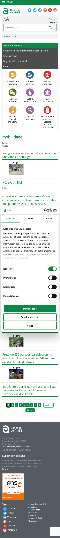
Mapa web (32, 512)
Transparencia (10, 55)
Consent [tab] (10, 218)
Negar (30, 325)
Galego (52, 19)
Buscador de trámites (13, 82)
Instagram (12, 529)
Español (53, 22)
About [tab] (49, 218)
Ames (6, 66)
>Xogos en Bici (12, 182)
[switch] (52, 277)
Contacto (32, 515)
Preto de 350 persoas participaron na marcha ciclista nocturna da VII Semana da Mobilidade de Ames (28, 358)
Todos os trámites (12, 100)
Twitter (10, 512)
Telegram (11, 517)
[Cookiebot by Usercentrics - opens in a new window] (44, 210)
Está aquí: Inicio (9, 36)
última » (30, 410)
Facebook (11, 508)
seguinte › (48, 405)
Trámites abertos (30, 82)
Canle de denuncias (30, 118)
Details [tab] (30, 218)
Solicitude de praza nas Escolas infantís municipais (47, 121)
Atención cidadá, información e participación (25, 50)
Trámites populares (47, 82)
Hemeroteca (33, 521)
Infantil (5, 188)
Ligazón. (5, 469)
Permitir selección (30, 317)
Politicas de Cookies (36, 518)
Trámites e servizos (12, 45)
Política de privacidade (37, 504)
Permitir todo (30, 308)
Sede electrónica (47, 100)
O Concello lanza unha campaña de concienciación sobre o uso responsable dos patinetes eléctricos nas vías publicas (29, 202)
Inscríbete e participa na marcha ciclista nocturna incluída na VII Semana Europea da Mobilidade (29, 390)
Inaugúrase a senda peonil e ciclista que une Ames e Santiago (29, 155)
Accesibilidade (34, 510)
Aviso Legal (33, 507)
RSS (9, 521)
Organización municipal (15, 61)
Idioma (5, 143)
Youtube (11, 525)
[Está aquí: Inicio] (11, 13)
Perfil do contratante (30, 100)
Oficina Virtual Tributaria (12, 119)
